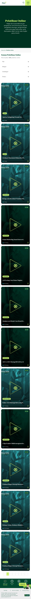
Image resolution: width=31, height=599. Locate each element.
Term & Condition (15, 590)
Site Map (5, 590)
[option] (15, 27)
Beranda (3, 50)
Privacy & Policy (25, 590)
